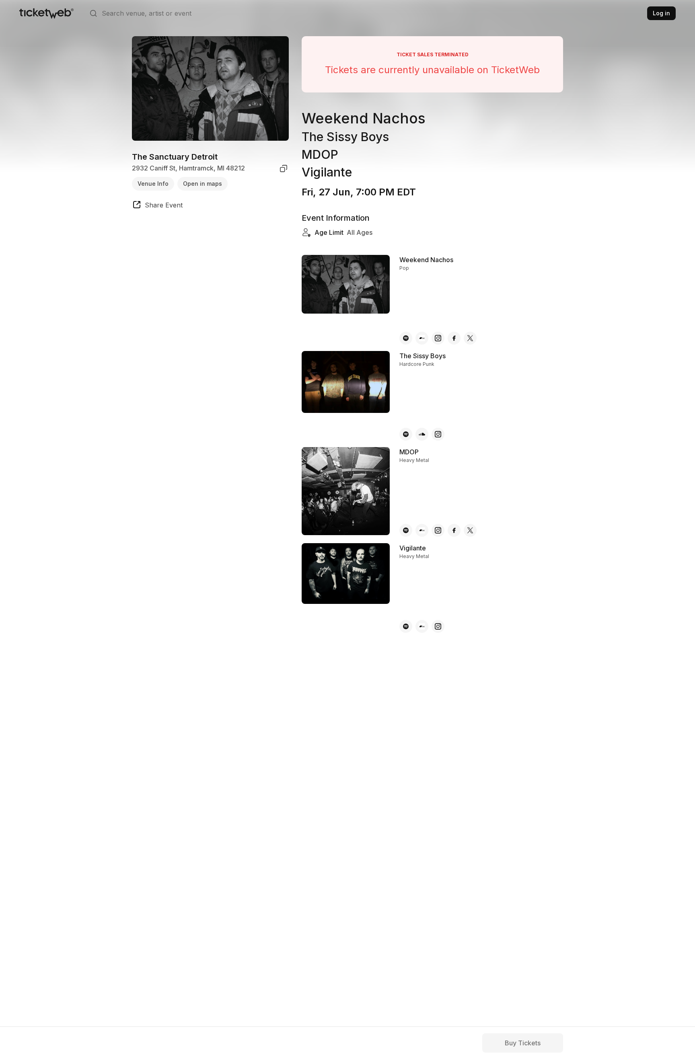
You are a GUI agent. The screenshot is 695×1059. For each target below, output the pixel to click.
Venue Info (153, 183)
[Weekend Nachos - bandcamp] (421, 338)
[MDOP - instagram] (438, 530)
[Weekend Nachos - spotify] (405, 338)
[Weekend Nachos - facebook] (454, 338)
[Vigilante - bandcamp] (421, 626)
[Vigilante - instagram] (438, 626)
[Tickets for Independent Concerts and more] (46, 13)
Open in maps (202, 183)
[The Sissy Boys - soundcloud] (421, 434)
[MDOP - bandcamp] (421, 530)
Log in (661, 13)
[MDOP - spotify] (405, 530)
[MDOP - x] (470, 530)
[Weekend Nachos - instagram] (438, 338)
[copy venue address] (283, 168)
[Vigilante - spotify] (405, 626)
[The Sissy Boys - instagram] (438, 434)
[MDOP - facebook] (454, 530)
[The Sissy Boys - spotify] (405, 434)
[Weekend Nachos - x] (470, 338)
